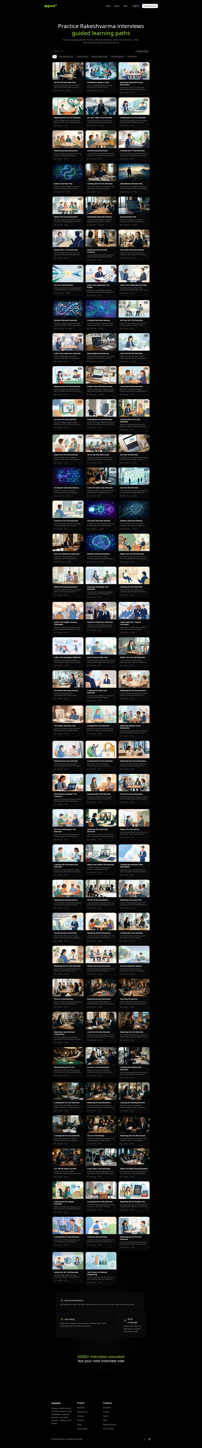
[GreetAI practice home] (50, 6)
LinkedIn (106, 1407)
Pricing (80, 1416)
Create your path (142, 51)
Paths (108, 6)
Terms (105, 1416)
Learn (117, 6)
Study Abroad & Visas (66, 57)
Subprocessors (109, 1424)
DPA (104, 1420)
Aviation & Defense (117, 57)
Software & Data (82, 57)
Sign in (136, 6)
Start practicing (150, 6)
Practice (80, 1420)
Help (125, 6)
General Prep (132, 57)
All (54, 57)
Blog (79, 1424)
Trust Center (108, 1428)
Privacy (106, 1412)
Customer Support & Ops (99, 57)
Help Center (82, 1428)
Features (81, 1407)
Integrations (82, 1412)
